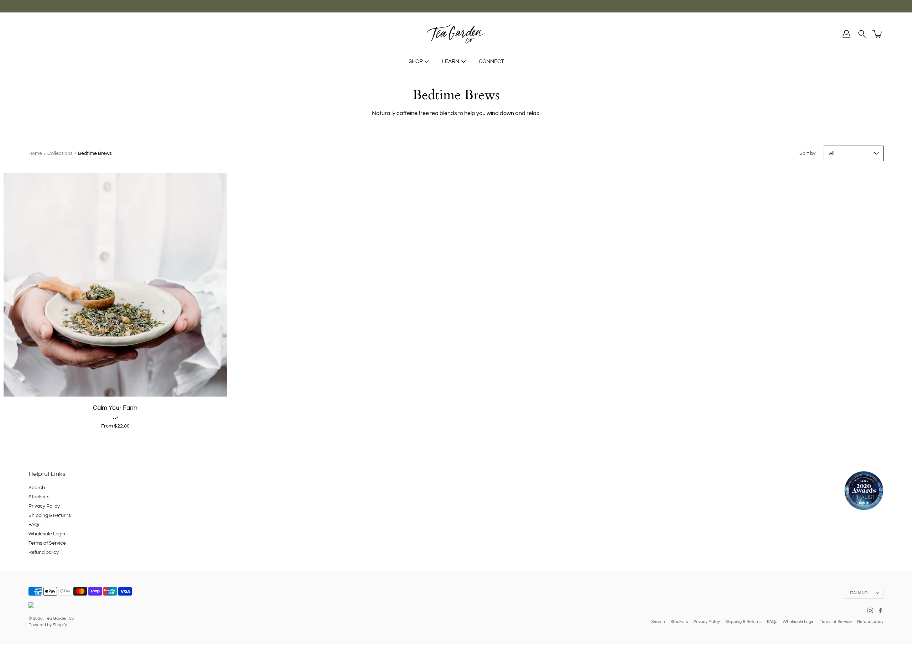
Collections (60, 153)
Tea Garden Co (59, 618)
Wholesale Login (46, 533)
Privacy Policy (44, 506)
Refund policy (43, 552)
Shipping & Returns (49, 515)
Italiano (858, 593)
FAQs (34, 524)
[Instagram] (870, 610)
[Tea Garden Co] (456, 34)
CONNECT (491, 61)
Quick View (115, 284)
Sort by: (808, 153)
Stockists (39, 496)
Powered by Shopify (47, 625)
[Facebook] (880, 610)
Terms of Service (47, 543)
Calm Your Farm (115, 408)
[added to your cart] (878, 34)
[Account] (846, 34)
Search (36, 487)
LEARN (450, 61)
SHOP (416, 61)
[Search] (862, 34)
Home (35, 153)
